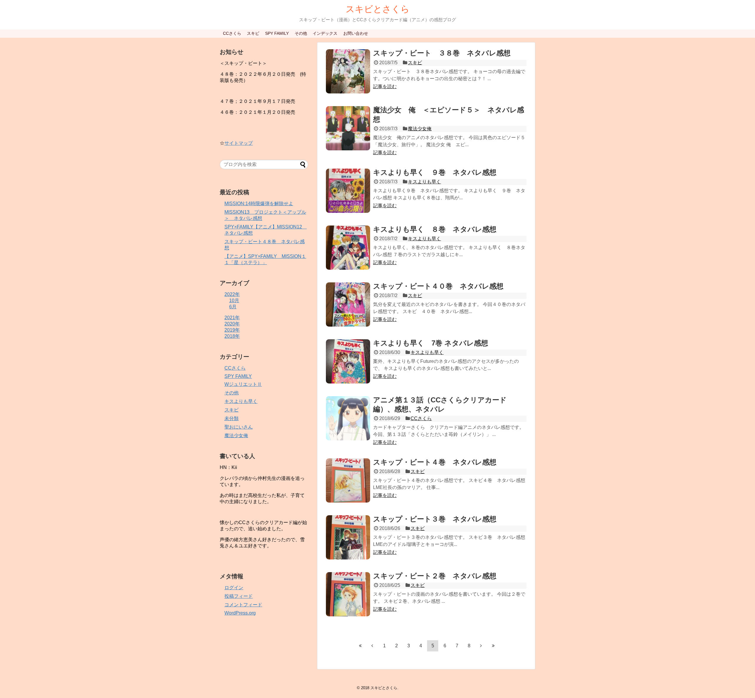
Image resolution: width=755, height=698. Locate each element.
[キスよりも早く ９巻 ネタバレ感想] (348, 191)
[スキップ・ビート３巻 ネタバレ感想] (348, 537)
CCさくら (232, 33)
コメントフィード (243, 604)
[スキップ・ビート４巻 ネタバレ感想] (348, 480)
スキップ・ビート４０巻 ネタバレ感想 (438, 286)
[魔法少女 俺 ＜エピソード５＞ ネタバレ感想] (348, 128)
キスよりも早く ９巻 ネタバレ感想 (434, 172)
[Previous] (372, 645)
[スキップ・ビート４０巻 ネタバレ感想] (348, 304)
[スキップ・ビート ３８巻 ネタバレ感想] (348, 71)
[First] (360, 645)
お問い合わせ (355, 33)
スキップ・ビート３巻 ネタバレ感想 (434, 519)
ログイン (233, 587)
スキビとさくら (378, 9)
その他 (301, 33)
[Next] (481, 645)
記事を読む (385, 86)
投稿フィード (238, 596)
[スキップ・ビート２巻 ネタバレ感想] (348, 594)
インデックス (325, 33)
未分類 (231, 418)
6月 (233, 306)
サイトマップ (238, 143)
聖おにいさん (238, 426)
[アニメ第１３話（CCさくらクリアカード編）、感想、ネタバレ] (348, 418)
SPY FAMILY (277, 33)
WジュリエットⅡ (243, 384)
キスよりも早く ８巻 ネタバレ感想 (434, 229)
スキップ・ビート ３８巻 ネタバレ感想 (442, 53)
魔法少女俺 (419, 128)
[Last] (493, 645)
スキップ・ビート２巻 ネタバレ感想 (434, 576)
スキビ (253, 33)
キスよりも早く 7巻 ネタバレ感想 (430, 343)
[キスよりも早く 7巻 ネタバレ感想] (348, 361)
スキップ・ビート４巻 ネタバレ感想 (434, 462)
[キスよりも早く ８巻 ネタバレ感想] (348, 247)
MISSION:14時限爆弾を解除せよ (258, 203)
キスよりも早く (424, 181)
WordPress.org (240, 612)
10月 (234, 300)
